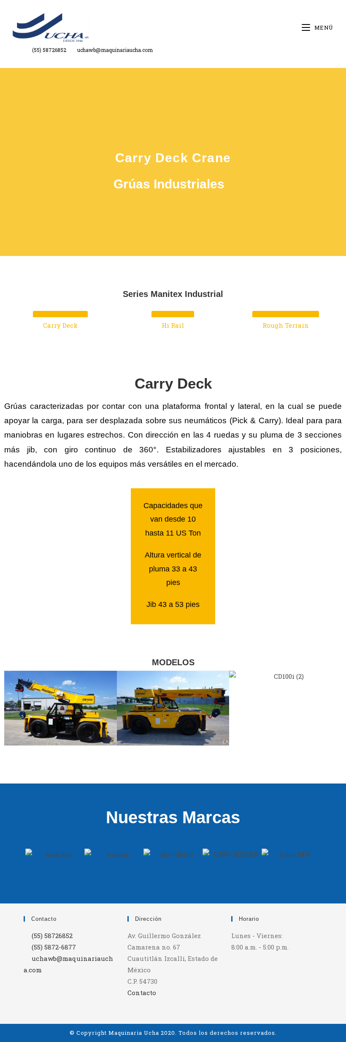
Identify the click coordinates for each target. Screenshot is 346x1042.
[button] (12, 708)
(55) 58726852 (49, 49)
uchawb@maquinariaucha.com (115, 49)
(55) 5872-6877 (54, 947)
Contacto (141, 992)
